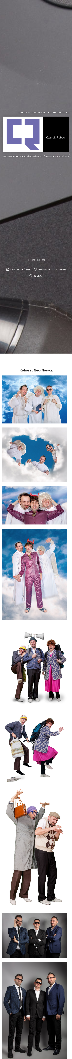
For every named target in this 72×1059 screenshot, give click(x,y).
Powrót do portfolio (52, 269)
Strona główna (20, 269)
